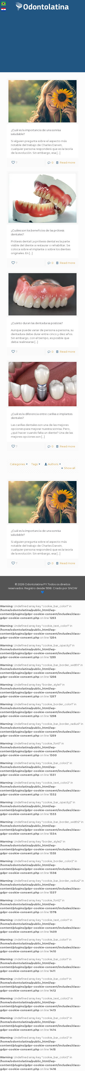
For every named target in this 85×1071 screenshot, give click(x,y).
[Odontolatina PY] (42, 6)
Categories (17, 464)
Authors (53, 464)
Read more (67, 162)
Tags (34, 464)
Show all (69, 468)
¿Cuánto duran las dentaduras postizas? (37, 323)
